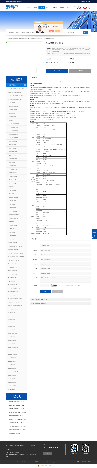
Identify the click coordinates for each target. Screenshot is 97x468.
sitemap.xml (53, 462)
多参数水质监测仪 (35, 38)
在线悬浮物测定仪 (13, 274)
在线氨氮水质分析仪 (13, 309)
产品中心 (42, 7)
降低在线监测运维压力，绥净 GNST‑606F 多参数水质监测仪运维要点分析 (17, 415)
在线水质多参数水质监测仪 (15, 92)
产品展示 (17, 445)
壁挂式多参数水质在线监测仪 (15, 246)
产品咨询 (57, 71)
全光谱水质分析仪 (13, 169)
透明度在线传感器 (13, 158)
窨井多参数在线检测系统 (14, 267)
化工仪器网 (83, 462)
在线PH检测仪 (12, 361)
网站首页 (28, 7)
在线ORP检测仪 (12, 350)
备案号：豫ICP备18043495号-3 (42, 462)
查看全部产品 (12, 389)
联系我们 (88, 1)
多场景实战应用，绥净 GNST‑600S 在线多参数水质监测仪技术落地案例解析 (17, 422)
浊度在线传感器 (12, 148)
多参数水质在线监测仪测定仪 (15, 305)
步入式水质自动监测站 (14, 123)
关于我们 (35, 7)
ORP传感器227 (12, 179)
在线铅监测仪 (12, 319)
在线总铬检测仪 (12, 330)
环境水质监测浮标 (13, 270)
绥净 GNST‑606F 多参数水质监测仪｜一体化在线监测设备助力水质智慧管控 (17, 419)
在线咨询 (48, 453)
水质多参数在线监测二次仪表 (15, 298)
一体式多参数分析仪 (13, 218)
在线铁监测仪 (12, 323)
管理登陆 (89, 462)
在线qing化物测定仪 (13, 291)
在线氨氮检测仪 (12, 382)
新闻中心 (48, 7)
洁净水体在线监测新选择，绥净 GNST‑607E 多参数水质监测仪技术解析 (17, 408)
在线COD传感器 (13, 228)
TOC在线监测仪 (12, 263)
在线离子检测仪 (12, 340)
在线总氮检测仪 (12, 375)
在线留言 (83, 1)
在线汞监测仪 (12, 316)
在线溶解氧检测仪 (13, 357)
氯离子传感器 (12, 232)
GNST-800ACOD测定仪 (40, 303)
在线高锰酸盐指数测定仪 (14, 288)
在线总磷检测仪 (12, 378)
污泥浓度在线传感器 (13, 197)
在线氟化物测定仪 (13, 284)
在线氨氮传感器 (12, 190)
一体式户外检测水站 (13, 371)
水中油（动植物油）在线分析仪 (16, 253)
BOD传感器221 (12, 155)
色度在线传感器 (12, 165)
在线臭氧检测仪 (12, 343)
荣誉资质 (33, 445)
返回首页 (77, 1)
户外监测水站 (12, 312)
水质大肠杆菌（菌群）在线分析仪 (16, 256)
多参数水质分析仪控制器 (14, 214)
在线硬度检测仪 (12, 337)
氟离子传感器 (12, 204)
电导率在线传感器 (13, 211)
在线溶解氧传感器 (13, 225)
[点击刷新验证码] (53, 285)
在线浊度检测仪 (12, 364)
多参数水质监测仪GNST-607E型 (16, 88)
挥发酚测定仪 (12, 281)
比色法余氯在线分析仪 (14, 260)
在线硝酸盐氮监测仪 (13, 109)
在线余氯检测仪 (12, 368)
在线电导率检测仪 (13, 354)
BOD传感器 (11, 239)
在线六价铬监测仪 (13, 333)
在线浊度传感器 (12, 144)
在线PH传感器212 (13, 176)
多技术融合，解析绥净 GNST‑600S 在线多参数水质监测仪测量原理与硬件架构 (17, 426)
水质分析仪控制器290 (14, 137)
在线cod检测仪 (12, 385)
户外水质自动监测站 (13, 130)
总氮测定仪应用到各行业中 (15, 433)
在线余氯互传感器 (13, 200)
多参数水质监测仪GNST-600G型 (16, 99)
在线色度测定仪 (12, 277)
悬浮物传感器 (12, 162)
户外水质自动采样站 (13, 127)
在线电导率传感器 (13, 207)
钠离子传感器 (12, 193)
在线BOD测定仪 (12, 295)
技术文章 (55, 7)
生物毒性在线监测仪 (13, 249)
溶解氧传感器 (12, 221)
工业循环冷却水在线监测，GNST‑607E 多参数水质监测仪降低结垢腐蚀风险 (17, 405)
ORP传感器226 (12, 183)
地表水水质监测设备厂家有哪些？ (17, 401)
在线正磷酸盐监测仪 (13, 106)
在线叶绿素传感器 (13, 235)
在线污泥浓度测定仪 (13, 347)
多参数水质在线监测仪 (14, 302)
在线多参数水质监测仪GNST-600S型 (17, 95)
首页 (14, 38)
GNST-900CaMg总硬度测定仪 (42, 299)
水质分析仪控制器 (13, 141)
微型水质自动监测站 (13, 134)
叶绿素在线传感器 (13, 151)
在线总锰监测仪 (12, 102)
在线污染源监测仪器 (25, 38)
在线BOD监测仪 (12, 120)
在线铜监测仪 (12, 326)
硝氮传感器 (11, 186)
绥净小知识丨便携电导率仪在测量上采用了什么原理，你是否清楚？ (17, 429)
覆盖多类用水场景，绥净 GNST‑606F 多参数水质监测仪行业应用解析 (17, 412)
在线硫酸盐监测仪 (13, 116)
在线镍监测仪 (12, 113)
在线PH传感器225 (13, 172)
